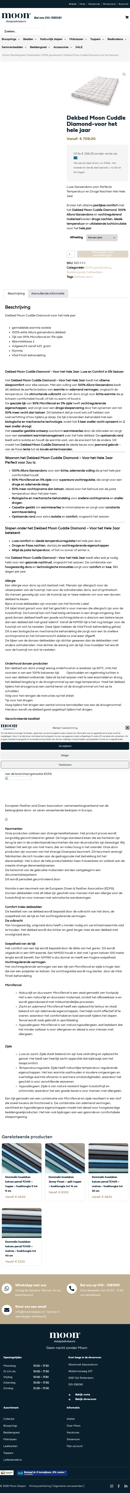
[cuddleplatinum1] (97, 91)
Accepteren (65, 745)
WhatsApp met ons (30, 1285)
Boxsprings (10, 1426)
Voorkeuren (65, 764)
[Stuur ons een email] (7, 1310)
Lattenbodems (12, 1460)
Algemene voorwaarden (68, 1486)
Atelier (71, 1419)
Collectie (8, 1419)
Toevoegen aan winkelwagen (103, 254)
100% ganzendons (52, 55)
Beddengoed (18, 55)
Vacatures (73, 1432)
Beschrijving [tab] (16, 293)
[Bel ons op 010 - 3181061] (72, 1288)
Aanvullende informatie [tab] (47, 293)
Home (5, 55)
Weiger (65, 755)
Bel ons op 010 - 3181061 (100, 1285)
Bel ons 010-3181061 (48, 17)
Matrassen (10, 1439)
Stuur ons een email (30, 1307)
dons (89, 276)
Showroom (73, 1439)
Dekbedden (33, 55)
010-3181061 (75, 1384)
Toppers (8, 1453)
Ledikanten (10, 1446)
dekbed (79, 276)
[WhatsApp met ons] (7, 1288)
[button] (127, 728)
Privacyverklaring (40, 1486)
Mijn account (75, 1446)
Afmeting (76, 237)
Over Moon (73, 1426)
